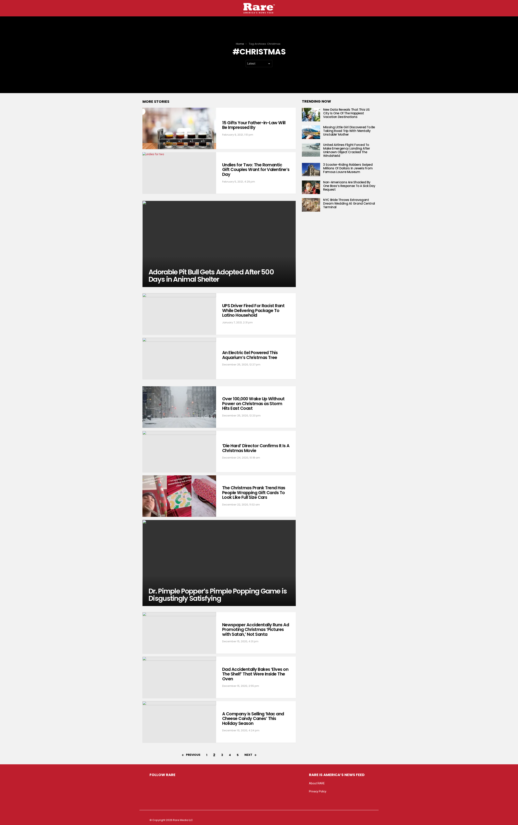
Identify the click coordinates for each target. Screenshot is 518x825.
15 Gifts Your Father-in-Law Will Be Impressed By (253, 125)
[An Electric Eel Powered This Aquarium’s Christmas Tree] (179, 358)
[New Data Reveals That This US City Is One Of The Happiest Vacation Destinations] (311, 114)
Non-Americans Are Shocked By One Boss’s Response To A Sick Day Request (349, 186)
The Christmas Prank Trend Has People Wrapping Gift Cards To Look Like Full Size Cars (253, 492)
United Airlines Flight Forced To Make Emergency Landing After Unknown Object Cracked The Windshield (346, 150)
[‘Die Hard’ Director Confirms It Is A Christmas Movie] (179, 451)
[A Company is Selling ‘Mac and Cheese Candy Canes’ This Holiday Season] (179, 722)
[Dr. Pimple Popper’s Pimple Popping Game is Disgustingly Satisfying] (219, 563)
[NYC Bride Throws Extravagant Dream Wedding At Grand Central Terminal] (311, 205)
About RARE (317, 783)
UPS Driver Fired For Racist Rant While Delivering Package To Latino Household (253, 310)
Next (248, 755)
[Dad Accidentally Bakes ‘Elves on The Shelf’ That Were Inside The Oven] (179, 677)
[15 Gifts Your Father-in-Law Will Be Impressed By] (179, 128)
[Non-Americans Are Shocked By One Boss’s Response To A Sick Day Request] (311, 187)
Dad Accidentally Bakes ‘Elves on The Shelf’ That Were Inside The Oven (255, 674)
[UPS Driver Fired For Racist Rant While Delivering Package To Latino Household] (179, 314)
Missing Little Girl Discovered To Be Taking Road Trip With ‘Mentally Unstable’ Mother (349, 131)
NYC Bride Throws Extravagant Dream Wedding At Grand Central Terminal (349, 203)
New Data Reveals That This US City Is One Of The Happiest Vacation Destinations (346, 113)
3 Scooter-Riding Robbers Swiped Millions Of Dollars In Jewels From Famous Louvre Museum (348, 168)
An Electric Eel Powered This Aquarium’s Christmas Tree (250, 355)
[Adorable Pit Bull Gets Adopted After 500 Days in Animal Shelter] (219, 244)
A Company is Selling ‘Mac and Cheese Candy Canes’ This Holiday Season (253, 718)
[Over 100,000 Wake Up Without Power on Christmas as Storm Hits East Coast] (179, 407)
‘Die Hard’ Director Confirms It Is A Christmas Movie (255, 448)
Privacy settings (319, 799)
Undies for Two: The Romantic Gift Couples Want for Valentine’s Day (256, 169)
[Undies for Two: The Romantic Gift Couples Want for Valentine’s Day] (179, 173)
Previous (193, 755)
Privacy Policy (317, 791)
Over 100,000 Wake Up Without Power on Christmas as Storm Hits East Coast (253, 403)
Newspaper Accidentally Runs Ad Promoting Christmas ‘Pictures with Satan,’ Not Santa (255, 629)
